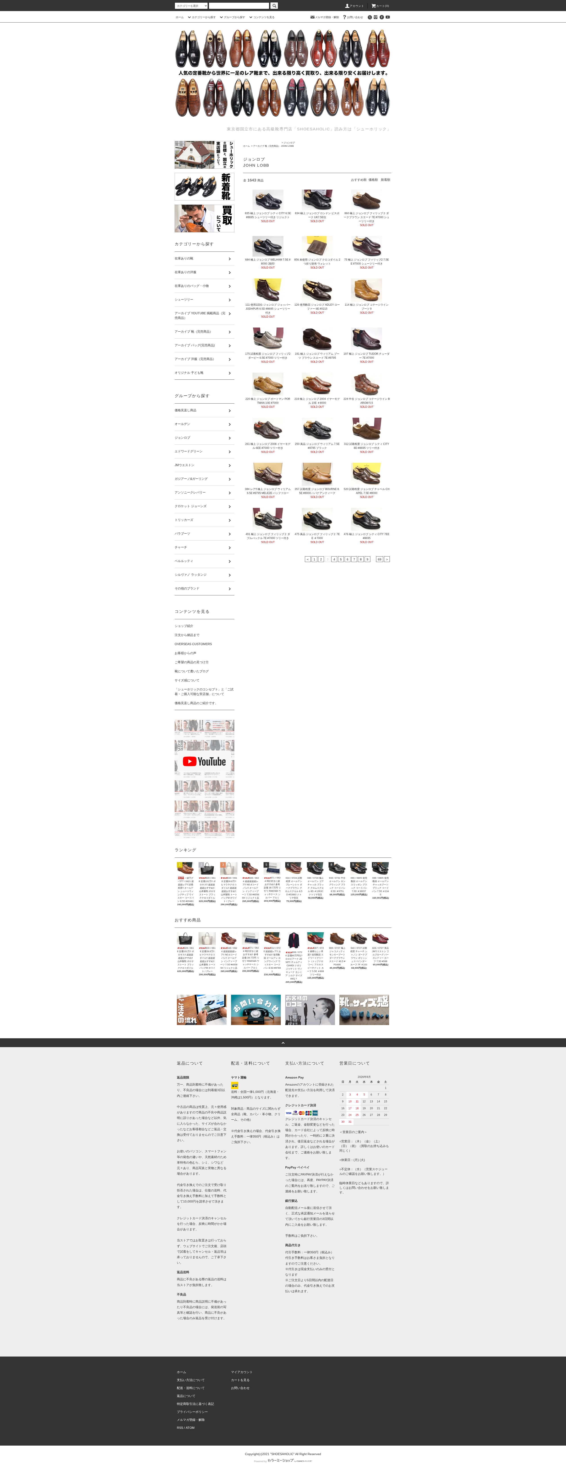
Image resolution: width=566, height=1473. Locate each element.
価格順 (373, 179)
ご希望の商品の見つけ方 (192, 662)
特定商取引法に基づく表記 (195, 1404)
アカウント (357, 6)
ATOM (190, 1427)
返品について (186, 1396)
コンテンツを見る (264, 17)
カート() (382, 6)
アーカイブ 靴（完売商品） (266, 146)
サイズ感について (187, 680)
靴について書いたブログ (192, 671)
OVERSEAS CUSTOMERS (193, 644)
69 (379, 559)
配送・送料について (191, 1388)
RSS (180, 1427)
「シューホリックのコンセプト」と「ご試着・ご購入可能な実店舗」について (204, 692)
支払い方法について (191, 1380)
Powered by (260, 1461)
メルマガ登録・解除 (327, 17)
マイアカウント (242, 1372)
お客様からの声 (185, 653)
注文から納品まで (187, 635)
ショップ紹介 (184, 626)
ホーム (180, 17)
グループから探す (234, 17)
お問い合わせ (355, 17)
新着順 (385, 179)
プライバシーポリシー (192, 1412)
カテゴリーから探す (204, 17)
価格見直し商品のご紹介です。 (196, 703)
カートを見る (240, 1380)
